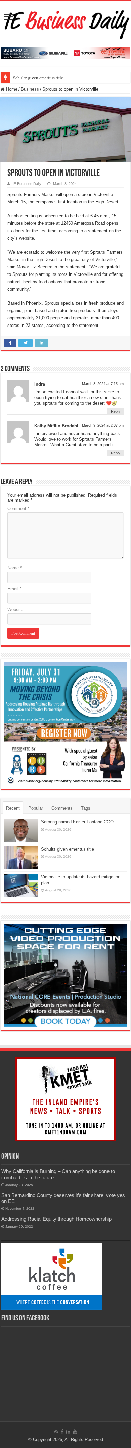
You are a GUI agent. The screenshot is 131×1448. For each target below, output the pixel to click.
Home (11, 89)
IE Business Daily (27, 184)
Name (14, 567)
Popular (35, 808)
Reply (115, 411)
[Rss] (56, 1432)
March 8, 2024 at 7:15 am (103, 384)
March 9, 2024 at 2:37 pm (103, 425)
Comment (18, 508)
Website (15, 609)
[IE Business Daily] (65, 23)
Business (30, 89)
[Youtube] (75, 1432)
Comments (62, 808)
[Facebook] (62, 1432)
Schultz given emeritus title (38, 77)
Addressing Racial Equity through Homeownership (56, 1219)
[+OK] (65, 52)
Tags (85, 808)
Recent (13, 808)
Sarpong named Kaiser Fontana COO (77, 822)
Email (14, 588)
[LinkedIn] (68, 1432)
